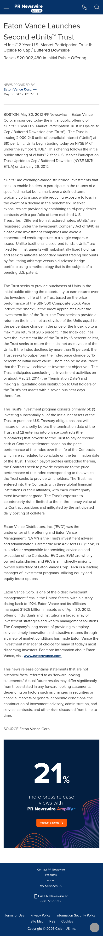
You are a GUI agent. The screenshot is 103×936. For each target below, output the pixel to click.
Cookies (67, 921)
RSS (52, 921)
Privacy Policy (40, 915)
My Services (49, 886)
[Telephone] (85, 7)
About (51, 880)
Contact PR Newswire (51, 869)
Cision (59, 928)
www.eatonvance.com (43, 655)
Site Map (37, 921)
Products (51, 875)
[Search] (97, 7)
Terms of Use (14, 915)
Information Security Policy (76, 915)
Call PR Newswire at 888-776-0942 (52, 899)
